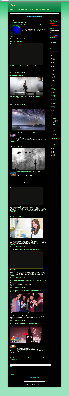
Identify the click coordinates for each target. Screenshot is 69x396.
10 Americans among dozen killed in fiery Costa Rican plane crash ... (25, 312)
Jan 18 (53, 100)
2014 (52, 151)
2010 (52, 156)
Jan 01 (53, 111)
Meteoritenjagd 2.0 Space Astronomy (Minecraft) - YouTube (22, 132)
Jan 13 (53, 107)
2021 (52, 62)
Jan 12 (53, 109)
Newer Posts (12, 357)
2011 (51, 155)
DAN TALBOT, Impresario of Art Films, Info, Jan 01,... (55, 131)
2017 (52, 147)
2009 (52, 158)
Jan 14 (53, 106)
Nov (52, 69)
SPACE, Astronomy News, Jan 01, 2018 (20, 107)
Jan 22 (53, 95)
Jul (52, 74)
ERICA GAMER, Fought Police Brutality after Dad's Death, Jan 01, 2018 (28, 280)
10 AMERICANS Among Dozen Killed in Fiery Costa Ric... (55, 139)
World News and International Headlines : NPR (31, 24)
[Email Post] (24, 38)
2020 (52, 63)
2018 (52, 66)
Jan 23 (53, 93)
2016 (52, 148)
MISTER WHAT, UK (53, 37)
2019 (52, 65)
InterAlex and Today (14, 372)
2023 (52, 59)
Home (28, 357)
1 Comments (21, 143)
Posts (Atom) (16, 359)
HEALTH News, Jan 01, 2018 (17, 216)
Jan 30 (53, 85)
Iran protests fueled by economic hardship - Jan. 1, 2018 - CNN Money (25, 96)
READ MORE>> (12, 36)
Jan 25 (53, 91)
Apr (52, 78)
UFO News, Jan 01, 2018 (16, 146)
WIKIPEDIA (52, 38)
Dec (52, 67)
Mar (52, 80)
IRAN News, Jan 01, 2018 (16, 75)
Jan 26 (53, 89)
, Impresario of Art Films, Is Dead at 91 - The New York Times (26, 269)
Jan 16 (53, 103)
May (52, 77)
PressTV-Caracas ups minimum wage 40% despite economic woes (24, 65)
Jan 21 (53, 96)
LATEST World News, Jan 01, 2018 (18, 22)
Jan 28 (53, 88)
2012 (52, 154)
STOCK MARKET (53, 36)
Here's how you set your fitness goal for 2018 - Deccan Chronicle (24, 238)
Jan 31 (53, 84)
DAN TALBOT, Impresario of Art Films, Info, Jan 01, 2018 (24, 249)
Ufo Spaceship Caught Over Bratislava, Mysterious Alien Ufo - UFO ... (25, 171)
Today (13, 5)
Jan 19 (53, 99)
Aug (52, 73)
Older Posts (44, 357)
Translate (53, 32)
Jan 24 (53, 92)
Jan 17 (53, 102)
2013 (52, 152)
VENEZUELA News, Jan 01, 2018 (18, 41)
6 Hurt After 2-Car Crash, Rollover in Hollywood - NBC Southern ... (24, 206)
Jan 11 (53, 110)
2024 (52, 58)
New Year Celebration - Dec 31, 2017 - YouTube (20, 343)
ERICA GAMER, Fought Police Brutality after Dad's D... (54, 135)
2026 (52, 55)
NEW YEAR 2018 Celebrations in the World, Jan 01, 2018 (24, 323)
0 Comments (21, 38)
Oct (52, 70)
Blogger (42, 384)
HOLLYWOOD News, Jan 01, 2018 (18, 185)
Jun (52, 76)
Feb (52, 81)
